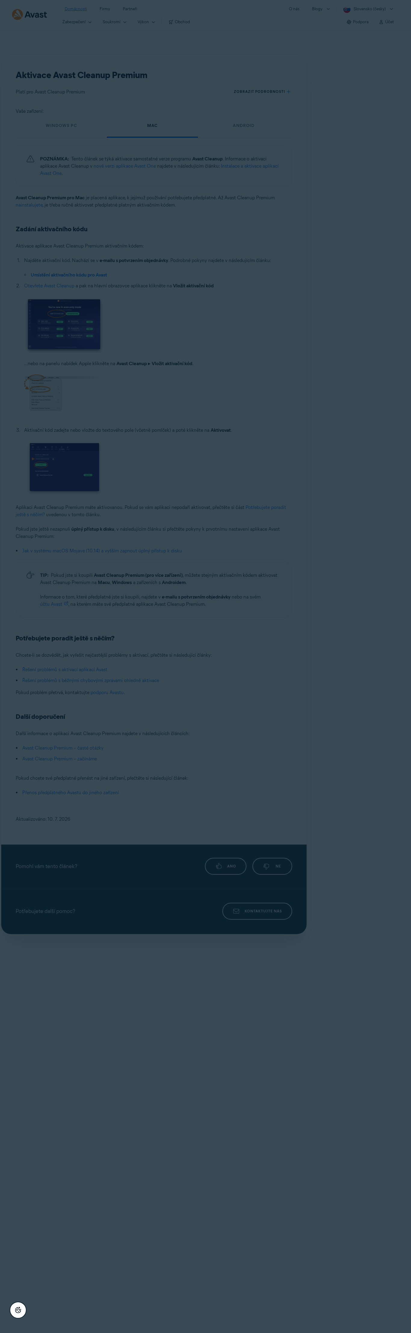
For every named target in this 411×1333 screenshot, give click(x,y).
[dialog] (205, 666)
